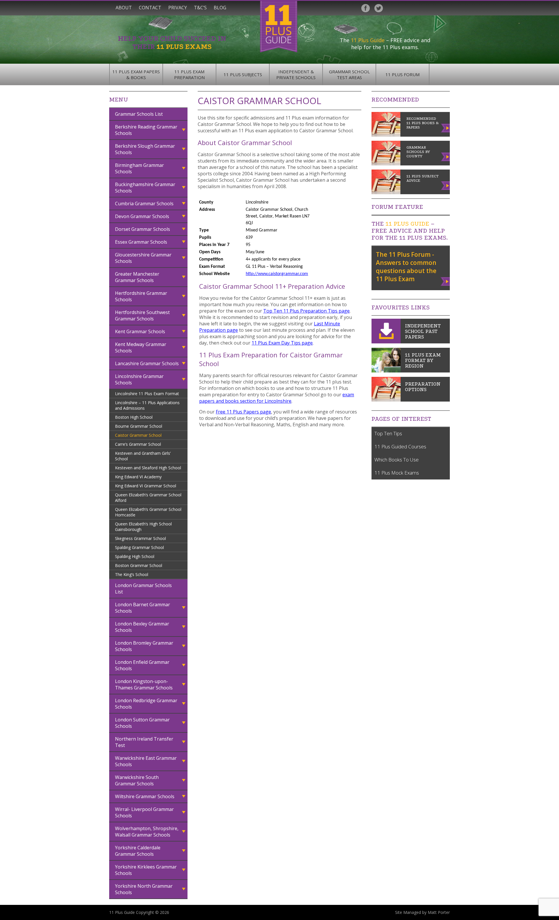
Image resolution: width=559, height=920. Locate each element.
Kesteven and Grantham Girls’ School (143, 455)
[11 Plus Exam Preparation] (386, 400)
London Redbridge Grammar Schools (146, 703)
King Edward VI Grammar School (145, 485)
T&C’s (200, 7)
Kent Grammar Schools (140, 331)
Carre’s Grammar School (138, 444)
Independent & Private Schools (296, 74)
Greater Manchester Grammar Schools (137, 277)
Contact (150, 7)
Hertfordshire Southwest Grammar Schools (142, 315)
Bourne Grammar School (138, 426)
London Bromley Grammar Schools (144, 646)
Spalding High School (134, 556)
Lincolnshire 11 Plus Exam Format (147, 393)
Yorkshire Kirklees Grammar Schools (146, 870)
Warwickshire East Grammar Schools (146, 761)
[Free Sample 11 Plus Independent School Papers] (386, 341)
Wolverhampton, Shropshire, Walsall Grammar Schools (146, 831)
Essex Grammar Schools (141, 242)
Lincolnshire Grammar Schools (139, 379)
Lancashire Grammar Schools (147, 363)
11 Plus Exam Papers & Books (136, 74)
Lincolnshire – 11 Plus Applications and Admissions (147, 405)
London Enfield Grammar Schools (142, 665)
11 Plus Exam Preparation (189, 74)
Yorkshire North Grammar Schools (144, 889)
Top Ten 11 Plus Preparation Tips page (306, 311)
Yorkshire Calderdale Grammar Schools (137, 850)
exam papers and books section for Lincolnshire (276, 397)
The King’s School (131, 574)
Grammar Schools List (139, 114)
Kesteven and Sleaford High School (148, 467)
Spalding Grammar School (139, 547)
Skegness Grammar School (140, 538)
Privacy (177, 7)
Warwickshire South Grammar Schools (137, 780)
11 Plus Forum (402, 74)
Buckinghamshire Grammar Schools (145, 187)
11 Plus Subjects (243, 74)
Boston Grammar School (138, 565)
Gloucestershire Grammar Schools (143, 258)
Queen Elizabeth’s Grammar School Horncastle (148, 512)
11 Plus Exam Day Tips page (282, 343)
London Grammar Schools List (143, 588)
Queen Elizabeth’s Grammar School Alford (148, 497)
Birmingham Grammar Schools (139, 168)
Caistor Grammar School (138, 435)
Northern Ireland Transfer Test (144, 742)
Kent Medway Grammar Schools (140, 347)
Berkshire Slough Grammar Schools (145, 149)
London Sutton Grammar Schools (142, 722)
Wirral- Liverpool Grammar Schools (144, 812)
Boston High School (134, 417)
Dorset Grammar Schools (142, 229)
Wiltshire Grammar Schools (144, 796)
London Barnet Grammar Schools (142, 607)
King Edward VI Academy (138, 476)
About (124, 7)
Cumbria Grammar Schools (144, 203)
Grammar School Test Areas (349, 74)
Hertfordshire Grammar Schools (141, 296)
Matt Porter (439, 912)
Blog (220, 7)
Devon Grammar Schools (142, 216)
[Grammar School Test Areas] (386, 371)
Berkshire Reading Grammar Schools (146, 130)
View (446, 280)
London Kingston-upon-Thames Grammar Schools (144, 684)
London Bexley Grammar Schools (142, 627)
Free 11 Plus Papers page (243, 412)
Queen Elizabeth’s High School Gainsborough (143, 526)
